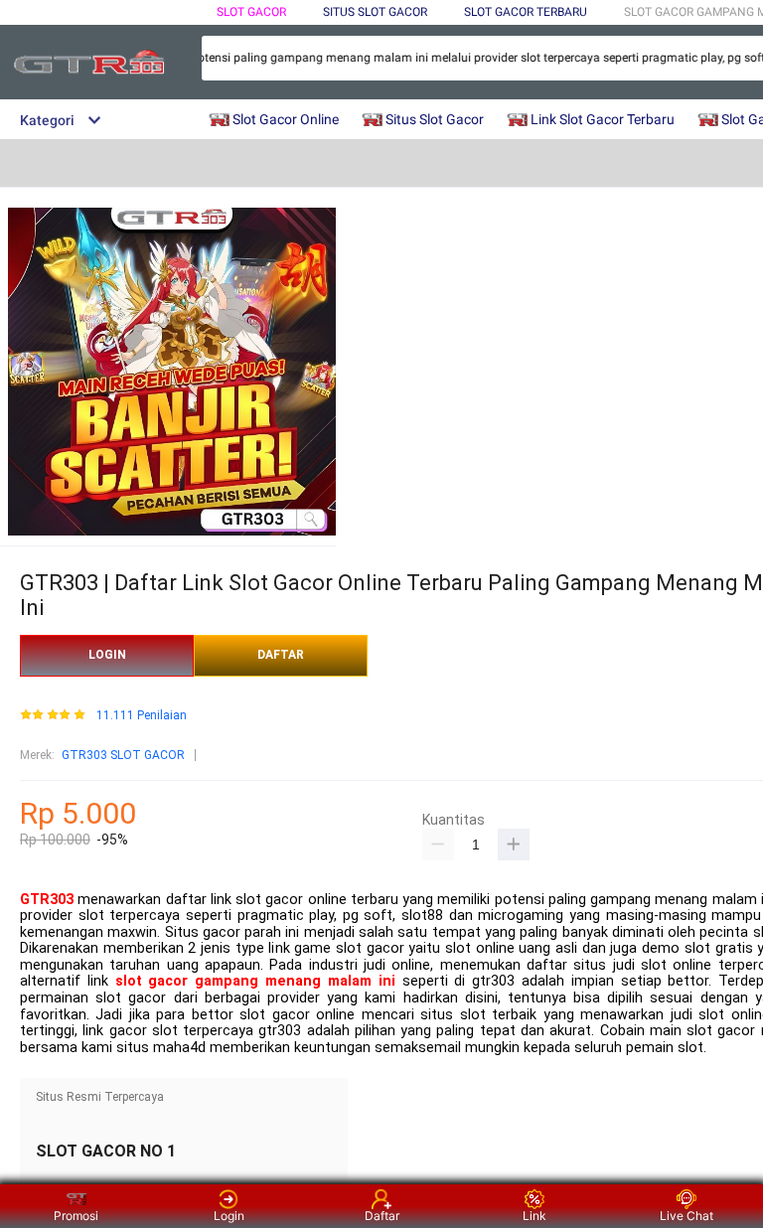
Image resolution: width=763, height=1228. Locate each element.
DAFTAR (280, 655)
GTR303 (47, 899)
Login (229, 1215)
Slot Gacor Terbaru (525, 12)
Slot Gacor (251, 12)
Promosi (76, 1215)
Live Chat (686, 1215)
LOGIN (107, 655)
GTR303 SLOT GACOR (123, 755)
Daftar (382, 1215)
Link (534, 1215)
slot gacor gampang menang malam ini (255, 981)
